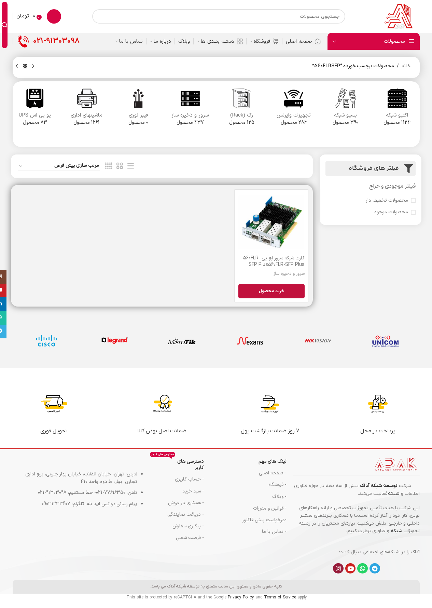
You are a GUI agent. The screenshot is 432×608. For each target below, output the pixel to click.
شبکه (394, 493)
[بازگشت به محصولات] (25, 67)
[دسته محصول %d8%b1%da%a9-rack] (242, 109)
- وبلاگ (279, 496)
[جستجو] (5, 25)
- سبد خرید (193, 491)
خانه (406, 66)
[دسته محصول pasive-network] (345, 109)
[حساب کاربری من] (54, 16)
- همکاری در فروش (186, 502)
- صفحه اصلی (273, 473)
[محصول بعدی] (17, 67)
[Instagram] (338, 568)
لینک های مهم (273, 461)
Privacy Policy (241, 597)
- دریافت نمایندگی (185, 514)
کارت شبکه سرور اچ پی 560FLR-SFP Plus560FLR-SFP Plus (274, 262)
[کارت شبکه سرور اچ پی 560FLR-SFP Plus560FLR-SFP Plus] (271, 222)
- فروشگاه (277, 484)
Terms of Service (280, 597)
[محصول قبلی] (33, 67)
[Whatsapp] (362, 568)
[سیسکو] (47, 340)
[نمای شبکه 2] (119, 166)
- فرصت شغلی (190, 537)
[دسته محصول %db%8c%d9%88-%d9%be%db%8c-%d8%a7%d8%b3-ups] (35, 109)
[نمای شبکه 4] (108, 166)
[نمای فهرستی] (130, 166)
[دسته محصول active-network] (397, 109)
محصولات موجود (391, 212)
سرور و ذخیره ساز (289, 273)
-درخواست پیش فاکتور (264, 520)
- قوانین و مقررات (270, 508)
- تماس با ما (274, 531)
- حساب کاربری (189, 479)
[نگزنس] (250, 340)
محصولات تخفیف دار (387, 200)
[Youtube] (350, 568)
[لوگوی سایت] (398, 16)
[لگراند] (114, 340)
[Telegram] (375, 568)
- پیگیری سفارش (188, 526)
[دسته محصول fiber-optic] (138, 109)
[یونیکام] (386, 340)
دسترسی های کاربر (177, 463)
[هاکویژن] (318, 340)
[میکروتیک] (182, 340)
